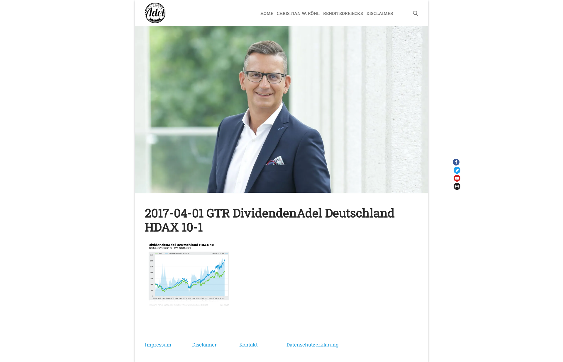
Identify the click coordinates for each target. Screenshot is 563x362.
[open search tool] (415, 13)
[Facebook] (456, 162)
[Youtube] (457, 178)
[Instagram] (457, 186)
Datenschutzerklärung (312, 344)
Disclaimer (199, 344)
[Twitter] (457, 170)
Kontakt (246, 344)
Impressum (151, 344)
